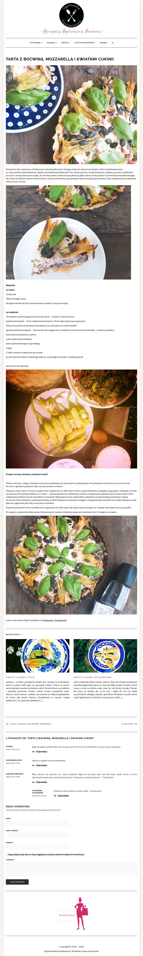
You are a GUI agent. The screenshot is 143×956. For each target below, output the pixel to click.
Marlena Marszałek (14, 774)
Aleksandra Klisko (14, 760)
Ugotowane (35, 43)
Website (9, 843)
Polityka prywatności (85, 43)
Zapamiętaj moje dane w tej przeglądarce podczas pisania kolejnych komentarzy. (46, 854)
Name (8, 819)
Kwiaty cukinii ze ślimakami (93, 677)
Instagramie (60, 620)
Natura (65, 43)
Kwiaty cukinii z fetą (20, 677)
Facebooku (47, 620)
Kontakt (103, 43)
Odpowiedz (41, 751)
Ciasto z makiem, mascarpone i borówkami (30, 724)
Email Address (12, 831)
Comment (10, 860)
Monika (9, 746)
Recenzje (51, 43)
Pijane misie (127, 724)
